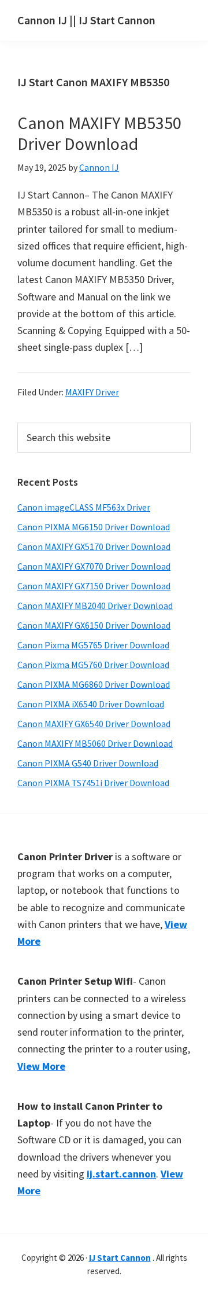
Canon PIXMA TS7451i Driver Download (93, 782)
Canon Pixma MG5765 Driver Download (93, 645)
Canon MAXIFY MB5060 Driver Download (95, 743)
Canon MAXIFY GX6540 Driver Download (93, 723)
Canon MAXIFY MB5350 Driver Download (99, 133)
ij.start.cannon (121, 1173)
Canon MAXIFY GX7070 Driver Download (93, 566)
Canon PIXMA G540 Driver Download (87, 763)
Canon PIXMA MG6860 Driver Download (93, 684)
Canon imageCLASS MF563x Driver (83, 507)
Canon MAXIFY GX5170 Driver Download (93, 546)
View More (41, 1066)
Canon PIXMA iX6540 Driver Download (90, 704)
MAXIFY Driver (92, 392)
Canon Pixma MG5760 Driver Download (93, 664)
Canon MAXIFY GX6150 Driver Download (93, 625)
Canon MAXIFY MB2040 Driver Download (95, 605)
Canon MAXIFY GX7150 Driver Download (93, 586)
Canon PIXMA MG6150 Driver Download (93, 527)
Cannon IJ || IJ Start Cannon (86, 20)
